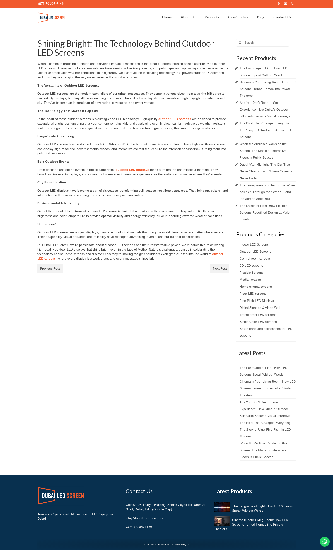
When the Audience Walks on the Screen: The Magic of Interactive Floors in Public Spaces (263, 150)
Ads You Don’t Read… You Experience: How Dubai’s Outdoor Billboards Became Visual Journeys (265, 109)
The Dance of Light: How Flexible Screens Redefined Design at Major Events (265, 212)
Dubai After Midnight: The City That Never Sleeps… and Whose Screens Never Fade (266, 171)
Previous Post (50, 268)
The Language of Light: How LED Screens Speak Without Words (262, 508)
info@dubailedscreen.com (144, 518)
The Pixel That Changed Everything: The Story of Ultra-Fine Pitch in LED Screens (266, 130)
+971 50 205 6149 (139, 527)
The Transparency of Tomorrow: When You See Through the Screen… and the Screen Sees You (267, 191)
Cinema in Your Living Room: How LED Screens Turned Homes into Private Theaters (268, 88)
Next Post (220, 268)
